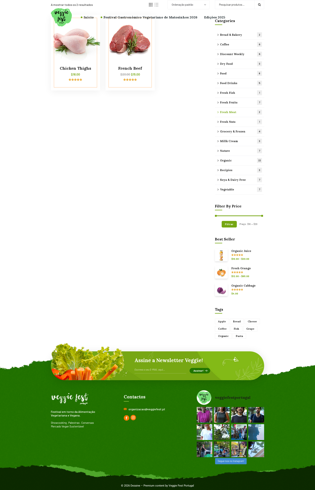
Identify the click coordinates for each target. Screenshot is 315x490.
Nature (240, 151)
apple (222, 321)
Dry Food (240, 63)
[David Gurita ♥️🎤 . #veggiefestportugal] (256, 432)
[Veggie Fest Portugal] (61, 17)
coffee (222, 328)
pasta (239, 336)
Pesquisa (259, 4)
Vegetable (240, 189)
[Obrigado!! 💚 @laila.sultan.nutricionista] (222, 415)
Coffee (240, 44)
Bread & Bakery (240, 34)
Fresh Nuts (240, 122)
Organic (240, 160)
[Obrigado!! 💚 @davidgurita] (239, 415)
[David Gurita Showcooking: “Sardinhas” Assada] (239, 449)
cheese (252, 321)
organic (223, 336)
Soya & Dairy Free (240, 180)
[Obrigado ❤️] (204, 432)
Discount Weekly (240, 54)
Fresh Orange (241, 268)
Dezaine (135, 485)
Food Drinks (240, 83)
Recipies (240, 170)
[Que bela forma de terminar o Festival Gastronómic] (239, 432)
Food (240, 73)
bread (237, 321)
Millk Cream (240, 141)
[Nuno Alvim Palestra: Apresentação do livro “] (204, 449)
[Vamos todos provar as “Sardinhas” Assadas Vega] (222, 449)
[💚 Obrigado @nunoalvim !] (256, 415)
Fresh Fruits (240, 102)
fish (236, 328)
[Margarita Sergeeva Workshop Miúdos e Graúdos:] (256, 449)
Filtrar (229, 224)
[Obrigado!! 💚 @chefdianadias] (204, 415)
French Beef (130, 68)
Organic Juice (241, 251)
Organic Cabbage (243, 285)
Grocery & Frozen (240, 131)
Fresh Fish (240, 92)
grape (250, 328)
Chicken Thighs (75, 68)
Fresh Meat (240, 112)
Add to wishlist (90, 31)
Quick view (90, 39)
